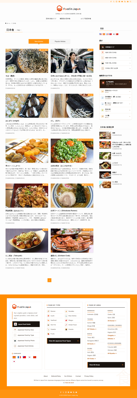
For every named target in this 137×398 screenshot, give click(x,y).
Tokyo (91, 337)
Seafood (51, 320)
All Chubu (90, 358)
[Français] (19, 357)
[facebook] (111, 1)
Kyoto (111, 317)
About (46, 376)
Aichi (90, 352)
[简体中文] (35, 357)
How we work (69, 382)
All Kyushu (111, 353)
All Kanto (90, 344)
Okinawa (112, 350)
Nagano (91, 355)
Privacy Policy (88, 376)
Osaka (111, 314)
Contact (78, 376)
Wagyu (69, 320)
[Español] (14, 357)
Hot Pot (51, 325)
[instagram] (116, 1)
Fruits (50, 334)
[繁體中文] (24, 357)
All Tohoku (91, 329)
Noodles (69, 311)
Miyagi (91, 326)
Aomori (91, 323)
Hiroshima (113, 329)
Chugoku (111, 335)
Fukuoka (112, 347)
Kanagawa (93, 341)
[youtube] (122, 1)
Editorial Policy (56, 376)
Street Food (71, 325)
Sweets (51, 329)
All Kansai (111, 321)
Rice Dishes (70, 316)
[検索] (130, 1)
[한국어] (30, 357)
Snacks (69, 329)
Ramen (51, 311)
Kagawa (112, 332)
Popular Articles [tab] (60, 41)
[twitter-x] (113, 1)
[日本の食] (68, 8)
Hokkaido (92, 314)
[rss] (125, 1)
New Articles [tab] (39, 41)
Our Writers (68, 376)
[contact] (127, 1)
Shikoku (110, 338)
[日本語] (14, 361)
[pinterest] (119, 1)
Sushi (50, 316)
